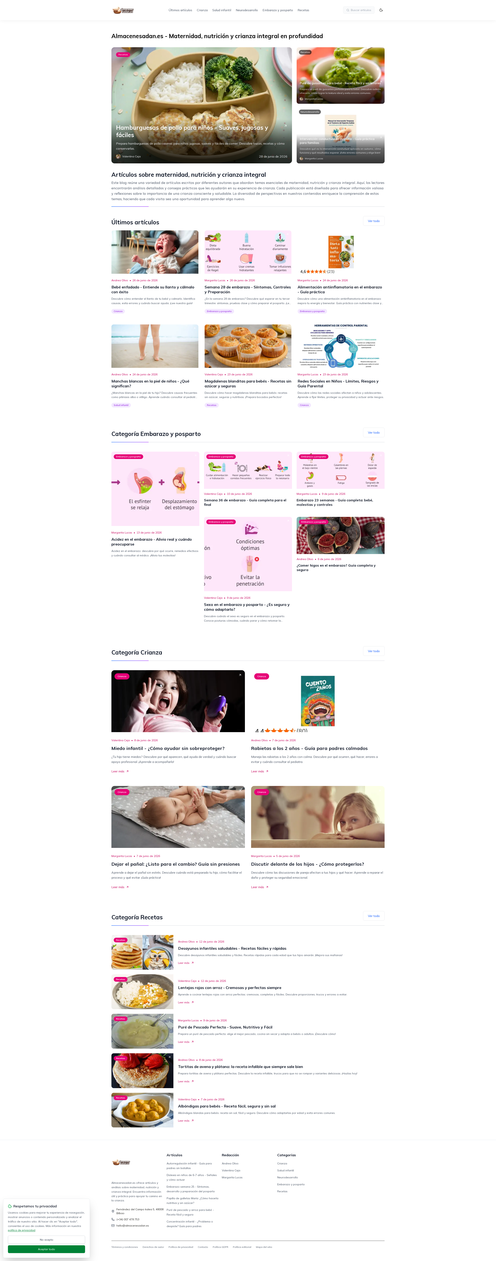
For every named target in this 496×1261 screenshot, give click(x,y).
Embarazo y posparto (278, 10)
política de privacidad (21, 1230)
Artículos (174, 1155)
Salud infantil (221, 10)
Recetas (303, 10)
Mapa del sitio (264, 1247)
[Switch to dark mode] (381, 10)
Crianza (202, 10)
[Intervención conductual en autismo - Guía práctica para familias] (341, 135)
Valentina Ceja (214, 374)
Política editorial (242, 1247)
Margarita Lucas (215, 280)
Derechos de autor (153, 1247)
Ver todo (374, 221)
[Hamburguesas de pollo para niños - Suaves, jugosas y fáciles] (201, 105)
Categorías (286, 1155)
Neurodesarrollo (247, 10)
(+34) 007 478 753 (127, 1219)
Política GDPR (220, 1247)
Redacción (230, 1155)
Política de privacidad (181, 1247)
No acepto (46, 1239)
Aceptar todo (46, 1249)
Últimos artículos (180, 10)
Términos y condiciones (124, 1247)
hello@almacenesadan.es (132, 1225)
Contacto (203, 1247)
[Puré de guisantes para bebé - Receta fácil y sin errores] (341, 75)
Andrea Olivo (119, 280)
